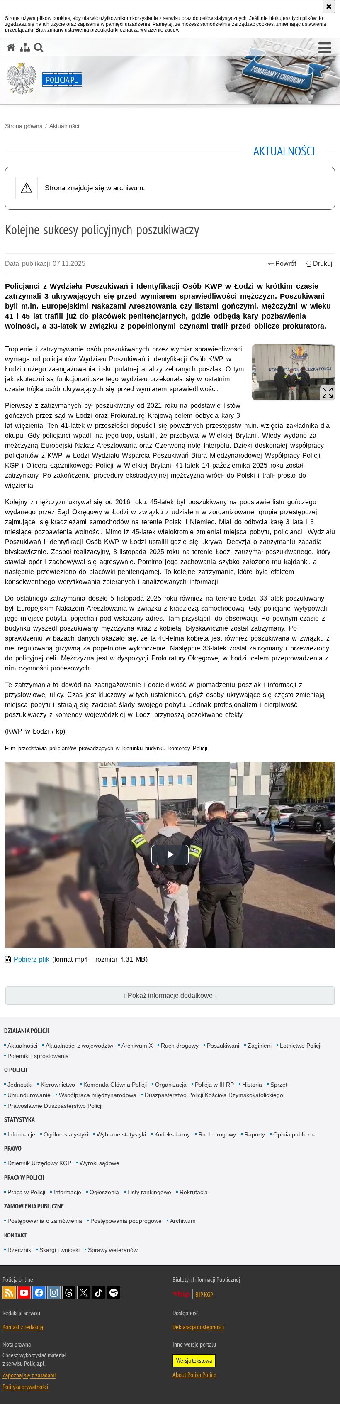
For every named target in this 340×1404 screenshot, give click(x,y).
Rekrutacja (194, 1192)
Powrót (285, 263)
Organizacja (171, 1084)
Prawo (13, 1148)
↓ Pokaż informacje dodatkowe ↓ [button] (170, 995)
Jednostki (19, 1084)
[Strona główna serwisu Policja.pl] (11, 47)
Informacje (21, 1134)
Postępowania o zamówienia (44, 1220)
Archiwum (183, 1220)
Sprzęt (278, 1084)
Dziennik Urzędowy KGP (39, 1163)
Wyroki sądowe (99, 1163)
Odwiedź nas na (24, 1292)
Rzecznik (19, 1250)
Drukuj (323, 263)
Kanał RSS (9, 1292)
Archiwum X (137, 1045)
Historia (252, 1084)
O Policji (15, 1069)
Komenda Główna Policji (115, 1084)
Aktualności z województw (79, 1045)
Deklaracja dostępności (198, 1327)
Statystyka (19, 1119)
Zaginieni (260, 1045)
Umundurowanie (29, 1095)
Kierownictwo (58, 1084)
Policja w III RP (214, 1084)
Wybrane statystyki (121, 1134)
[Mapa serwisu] (25, 47)
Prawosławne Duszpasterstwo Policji (54, 1105)
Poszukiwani (223, 1045)
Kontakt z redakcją (22, 1327)
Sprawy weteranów (113, 1250)
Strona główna (24, 126)
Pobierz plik (32, 959)
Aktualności (64, 126)
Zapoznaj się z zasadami (29, 1375)
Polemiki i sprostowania (38, 1056)
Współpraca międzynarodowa (97, 1095)
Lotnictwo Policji (300, 1045)
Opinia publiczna (295, 1134)
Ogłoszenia (104, 1192)
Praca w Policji (24, 1177)
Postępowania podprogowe (126, 1220)
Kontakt (15, 1235)
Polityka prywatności (25, 1386)
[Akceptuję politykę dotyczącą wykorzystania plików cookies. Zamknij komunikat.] (329, 6)
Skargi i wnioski (59, 1250)
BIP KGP (204, 1294)
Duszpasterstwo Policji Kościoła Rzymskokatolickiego (214, 1095)
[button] (324, 48)
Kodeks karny (172, 1134)
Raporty (254, 1134)
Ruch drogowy (180, 1045)
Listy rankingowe (149, 1192)
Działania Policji (26, 1030)
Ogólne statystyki (66, 1134)
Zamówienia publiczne (34, 1206)
